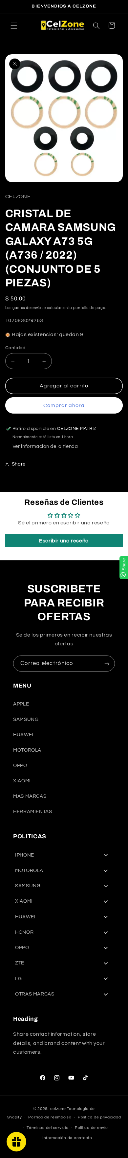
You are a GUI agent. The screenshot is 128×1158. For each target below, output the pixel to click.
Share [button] (19, 464)
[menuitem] (64, 855)
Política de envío (91, 1128)
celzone (58, 1109)
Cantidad (15, 348)
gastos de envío (26, 308)
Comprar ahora (64, 405)
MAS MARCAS (29, 796)
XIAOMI (22, 780)
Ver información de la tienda (45, 446)
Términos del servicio (47, 1128)
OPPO (20, 765)
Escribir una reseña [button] (64, 540)
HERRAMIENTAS (32, 811)
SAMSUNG (25, 719)
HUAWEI (23, 734)
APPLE (21, 704)
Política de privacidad (99, 1117)
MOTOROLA (27, 750)
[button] (13, 25)
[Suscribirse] (107, 664)
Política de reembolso (49, 1117)
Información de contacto (67, 1138)
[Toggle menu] (105, 855)
